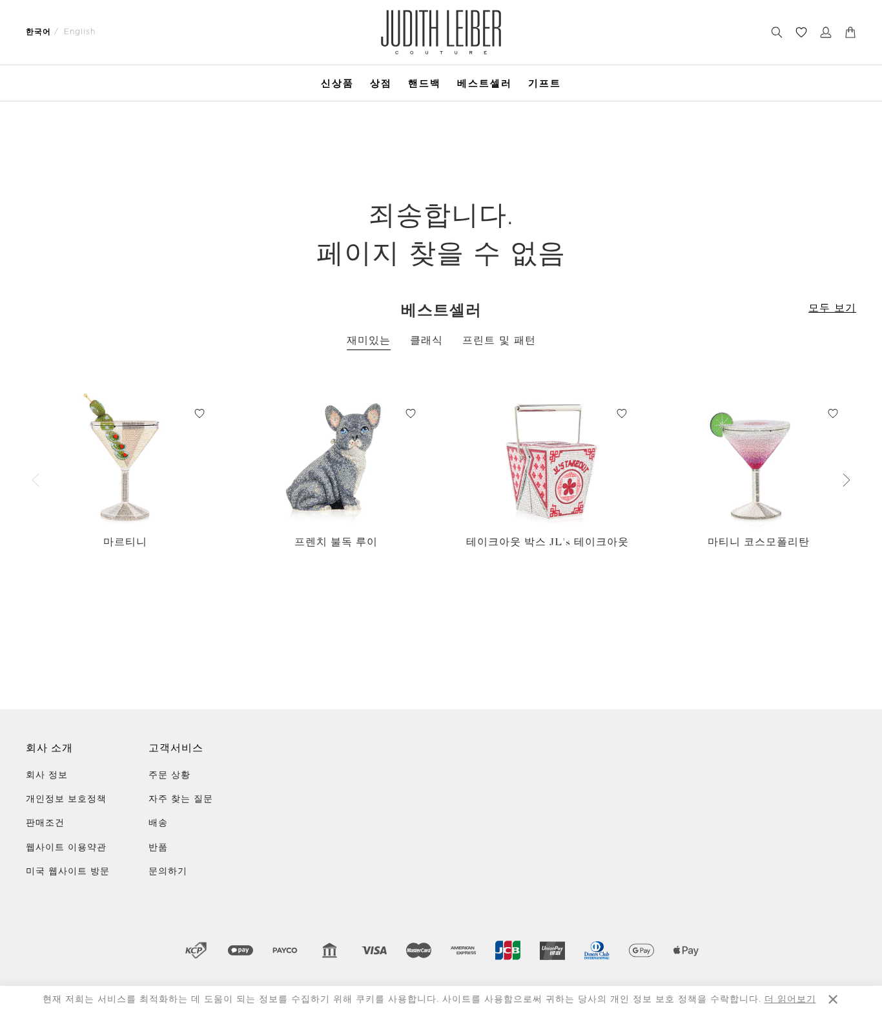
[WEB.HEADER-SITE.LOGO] (441, 32)
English (80, 32)
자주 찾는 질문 (181, 799)
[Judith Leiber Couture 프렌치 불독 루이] (336, 458)
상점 (381, 83)
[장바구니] (850, 32)
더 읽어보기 (790, 999)
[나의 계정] (826, 32)
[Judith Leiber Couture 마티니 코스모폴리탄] (758, 458)
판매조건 (45, 823)
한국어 (38, 32)
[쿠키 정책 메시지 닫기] (833, 999)
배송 (158, 823)
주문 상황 (169, 775)
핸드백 (424, 83)
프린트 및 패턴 (499, 340)
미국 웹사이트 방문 (68, 871)
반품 (158, 847)
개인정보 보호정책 (66, 799)
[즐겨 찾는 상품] (801, 32)
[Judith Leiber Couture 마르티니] (125, 458)
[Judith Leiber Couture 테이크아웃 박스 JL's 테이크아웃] (547, 458)
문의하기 (168, 871)
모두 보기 (832, 308)
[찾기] (777, 32)
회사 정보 (47, 775)
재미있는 (369, 340)
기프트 (544, 83)
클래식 (426, 340)
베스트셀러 (484, 83)
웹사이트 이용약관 (66, 847)
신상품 (337, 83)
